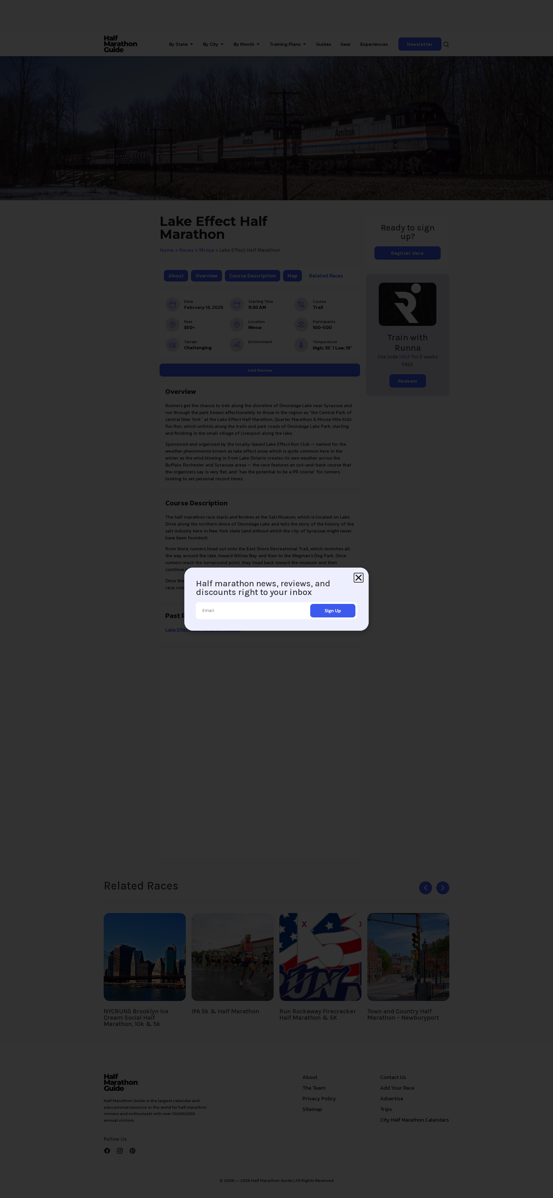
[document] (276, 599)
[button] (358, 577)
